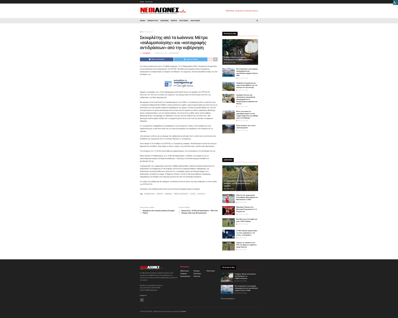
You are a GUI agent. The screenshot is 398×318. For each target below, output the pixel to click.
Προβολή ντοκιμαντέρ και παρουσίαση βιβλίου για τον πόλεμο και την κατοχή (246, 85)
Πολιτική (197, 276)
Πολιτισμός (183, 20)
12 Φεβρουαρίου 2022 (160, 53)
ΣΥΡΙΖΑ (192, 194)
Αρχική (142, 20)
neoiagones (146, 53)
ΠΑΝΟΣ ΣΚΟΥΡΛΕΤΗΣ (181, 194)
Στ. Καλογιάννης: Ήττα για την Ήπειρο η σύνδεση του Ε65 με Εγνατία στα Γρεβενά (239, 183)
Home (141, 32)
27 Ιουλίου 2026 (229, 188)
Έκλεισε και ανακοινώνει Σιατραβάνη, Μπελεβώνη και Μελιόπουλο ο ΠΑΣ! (247, 197)
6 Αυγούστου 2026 (242, 224)
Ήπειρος (174, 20)
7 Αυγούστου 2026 (230, 62)
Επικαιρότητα (152, 20)
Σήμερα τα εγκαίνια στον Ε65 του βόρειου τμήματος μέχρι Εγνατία (246, 245)
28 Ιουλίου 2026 (241, 202)
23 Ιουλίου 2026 (241, 249)
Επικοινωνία (148, 1)
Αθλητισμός (195, 20)
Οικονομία (164, 20)
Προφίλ (142, 1)
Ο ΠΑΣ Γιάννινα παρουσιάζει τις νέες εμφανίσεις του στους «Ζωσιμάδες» (246, 233)
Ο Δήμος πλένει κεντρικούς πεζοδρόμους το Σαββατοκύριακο (245, 276)
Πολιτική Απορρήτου (228, 298)
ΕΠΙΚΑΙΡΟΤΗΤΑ (149, 194)
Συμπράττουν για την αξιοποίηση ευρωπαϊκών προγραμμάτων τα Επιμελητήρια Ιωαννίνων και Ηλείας (246, 99)
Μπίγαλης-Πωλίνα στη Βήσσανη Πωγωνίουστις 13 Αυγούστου (246, 209)
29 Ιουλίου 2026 (241, 237)
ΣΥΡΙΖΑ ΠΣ (201, 194)
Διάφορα (183, 273)
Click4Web (183, 311)
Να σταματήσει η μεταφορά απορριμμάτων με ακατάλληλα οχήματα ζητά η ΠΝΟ (246, 288)
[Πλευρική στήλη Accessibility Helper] (395, 2)
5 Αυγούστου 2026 (242, 214)
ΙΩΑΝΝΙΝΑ (168, 194)
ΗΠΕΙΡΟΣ (160, 194)
